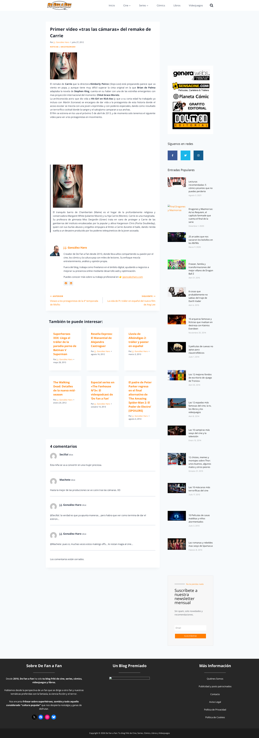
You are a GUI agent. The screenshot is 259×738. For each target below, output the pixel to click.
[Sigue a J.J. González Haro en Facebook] (66, 283)
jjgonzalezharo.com (132, 276)
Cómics (161, 5)
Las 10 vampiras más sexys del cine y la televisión (199, 433)
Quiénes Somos (215, 678)
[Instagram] (198, 155)
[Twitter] (185, 155)
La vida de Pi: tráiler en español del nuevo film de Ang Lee (131, 300)
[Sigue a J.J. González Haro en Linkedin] (71, 283)
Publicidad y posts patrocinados (215, 686)
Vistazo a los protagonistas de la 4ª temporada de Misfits (74, 300)
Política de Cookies (215, 717)
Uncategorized (68, 47)
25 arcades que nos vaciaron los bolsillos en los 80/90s (201, 240)
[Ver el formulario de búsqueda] (210, 5)
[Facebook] (40, 717)
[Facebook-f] (172, 155)
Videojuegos (196, 5)
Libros (176, 5)
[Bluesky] (53, 717)
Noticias (54, 47)
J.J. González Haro (61, 42)
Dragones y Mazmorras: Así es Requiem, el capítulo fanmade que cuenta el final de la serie (201, 215)
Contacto (215, 694)
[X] (34, 717)
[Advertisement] (190, 43)
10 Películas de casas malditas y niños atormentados (199, 518)
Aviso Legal (215, 701)
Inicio (112, 5)
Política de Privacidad (215, 709)
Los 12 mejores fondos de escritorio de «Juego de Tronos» (200, 377)
